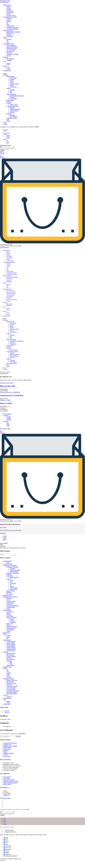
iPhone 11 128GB (6, 403)
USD (8, 141)
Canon (8, 69)
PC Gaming (10, 593)
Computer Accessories (12, 27)
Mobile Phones (7, 5)
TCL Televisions (11, 49)
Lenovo (9, 21)
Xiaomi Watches (11, 650)
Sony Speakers (10, 659)
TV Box (9, 55)
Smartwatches (10, 100)
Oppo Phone (10, 11)
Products (5, 75)
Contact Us (6, 795)
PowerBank (10, 36)
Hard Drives (10, 576)
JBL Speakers (10, 58)
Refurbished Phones (12, 626)
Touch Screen (13, 589)
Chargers (9, 35)
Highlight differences (10, 832)
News (4, 122)
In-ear (8, 599)
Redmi (8, 14)
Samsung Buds (11, 607)
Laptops (9, 20)
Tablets (5, 37)
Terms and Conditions (9, 779)
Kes (7, 140)
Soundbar (9, 60)
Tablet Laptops (10, 26)
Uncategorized (7, 698)
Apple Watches (11, 643)
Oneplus (9, 9)
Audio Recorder (7, 561)
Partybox (9, 658)
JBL (11, 662)
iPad (8, 42)
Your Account (7, 776)
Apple (11, 580)
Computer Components (13, 29)
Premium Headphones (12, 605)
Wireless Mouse (14, 110)
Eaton (8, 64)
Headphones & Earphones (13, 32)
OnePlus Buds (10, 602)
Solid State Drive (14, 577)
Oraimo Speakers (11, 656)
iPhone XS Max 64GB (7, 386)
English (8, 135)
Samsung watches (11, 649)
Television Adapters (12, 692)
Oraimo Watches (11, 647)
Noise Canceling (11, 601)
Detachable (13, 583)
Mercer (8, 63)
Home (5, 73)
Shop (4, 537)
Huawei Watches (11, 644)
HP (7, 40)
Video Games (6, 704)
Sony (8, 562)
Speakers (5, 57)
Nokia (8, 674)
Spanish (8, 138)
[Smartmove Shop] (5, 0)
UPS (4, 61)
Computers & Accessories (10, 17)
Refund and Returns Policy (10, 782)
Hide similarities (9, 830)
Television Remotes (12, 693)
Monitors (12, 107)
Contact (5, 124)
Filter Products (4, 543)
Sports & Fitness (7, 666)
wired (8, 608)
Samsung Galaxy (11, 15)
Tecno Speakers (11, 665)
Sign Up (18, 736)
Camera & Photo (7, 564)
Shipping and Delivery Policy (11, 781)
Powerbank (13, 622)
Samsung (9, 39)
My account (5, 129)
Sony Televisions (11, 45)
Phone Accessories (8, 30)
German (8, 136)
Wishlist (5, 130)
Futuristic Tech (7, 70)
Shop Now (3, 533)
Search (2, 150)
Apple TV (9, 696)
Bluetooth (9, 598)
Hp (7, 23)
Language (5, 134)
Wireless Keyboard (15, 109)
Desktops (9, 18)
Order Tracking (6, 133)
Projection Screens (11, 683)
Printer (5, 66)
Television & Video (8, 43)
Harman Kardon (11, 653)
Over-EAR (9, 604)
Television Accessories (13, 54)
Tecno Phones (10, 629)
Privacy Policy (7, 784)
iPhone (8, 6)
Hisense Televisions (12, 48)
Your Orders (6, 778)
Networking (6, 632)
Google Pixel (10, 12)
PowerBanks (13, 98)
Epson (8, 67)
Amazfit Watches (11, 641)
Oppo (8, 675)
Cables (12, 619)
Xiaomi (9, 8)
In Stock (7, 710)
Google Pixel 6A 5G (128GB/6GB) (11, 395)
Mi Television (10, 51)
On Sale (7, 712)
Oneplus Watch (11, 646)
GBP (8, 143)
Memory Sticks (11, 590)
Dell (8, 24)
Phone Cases (10, 33)
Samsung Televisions (12, 46)
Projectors (9, 52)
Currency (5, 139)
